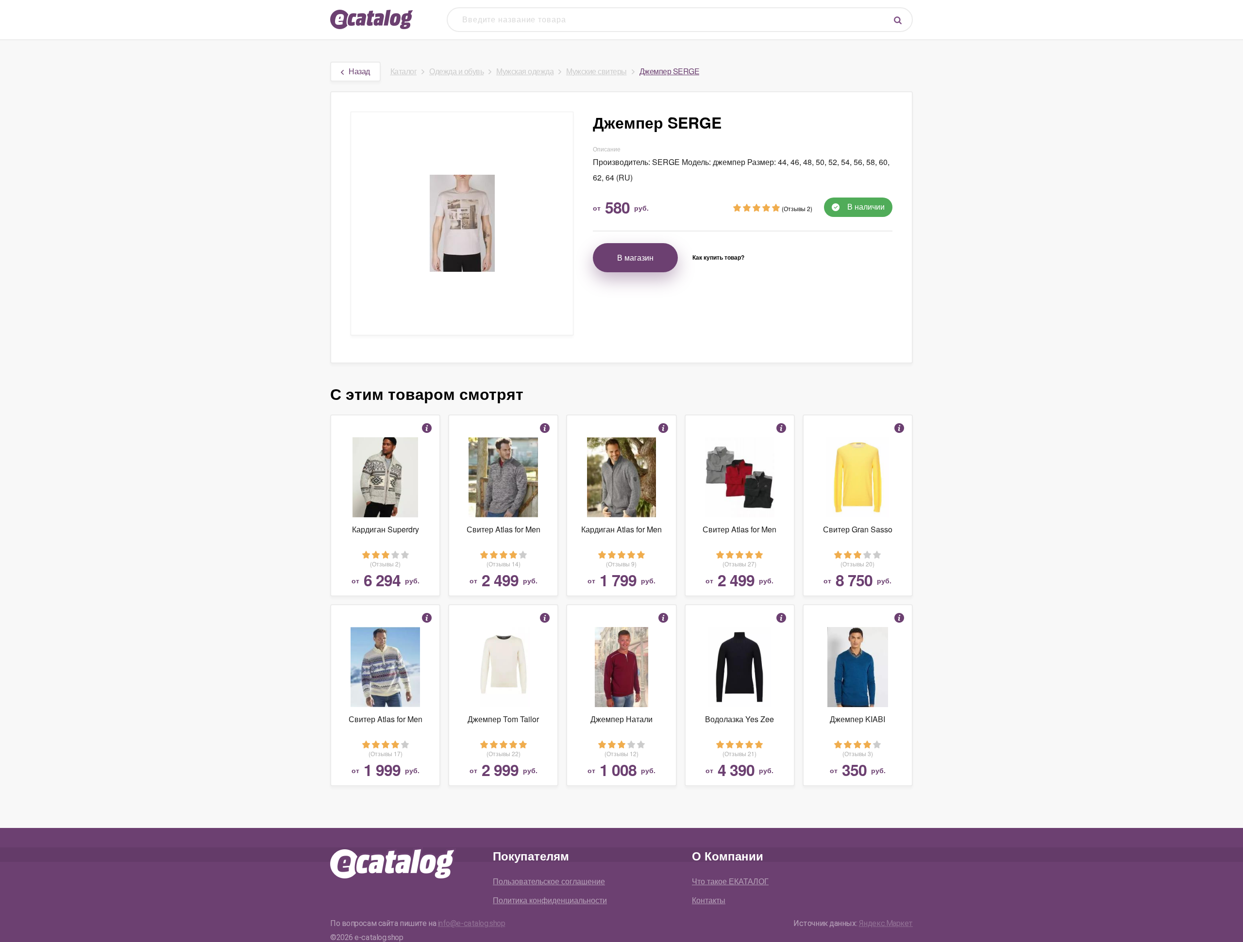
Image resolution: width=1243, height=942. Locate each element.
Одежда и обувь (456, 71)
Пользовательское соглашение (549, 881)
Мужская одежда (525, 71)
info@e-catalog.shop (471, 923)
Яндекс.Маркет (886, 923)
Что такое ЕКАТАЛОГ (730, 881)
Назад (359, 71)
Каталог (403, 71)
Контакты (708, 900)
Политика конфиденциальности (550, 900)
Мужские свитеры (596, 71)
